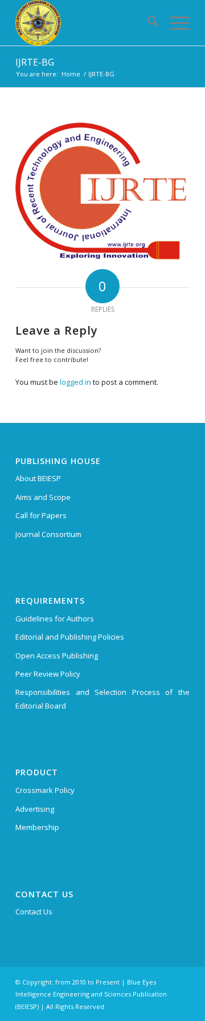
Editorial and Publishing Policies (69, 637)
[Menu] (174, 23)
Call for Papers (41, 515)
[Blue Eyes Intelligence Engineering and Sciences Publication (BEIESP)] (85, 23)
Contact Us (33, 911)
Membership (37, 827)
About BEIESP (38, 478)
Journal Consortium (48, 534)
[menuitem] (147, 23)
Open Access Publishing (56, 655)
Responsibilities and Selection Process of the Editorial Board (102, 698)
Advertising (34, 809)
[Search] (147, 23)
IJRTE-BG (34, 62)
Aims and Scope (43, 497)
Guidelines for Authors (54, 618)
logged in (75, 382)
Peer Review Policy (47, 674)
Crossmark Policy (45, 790)
